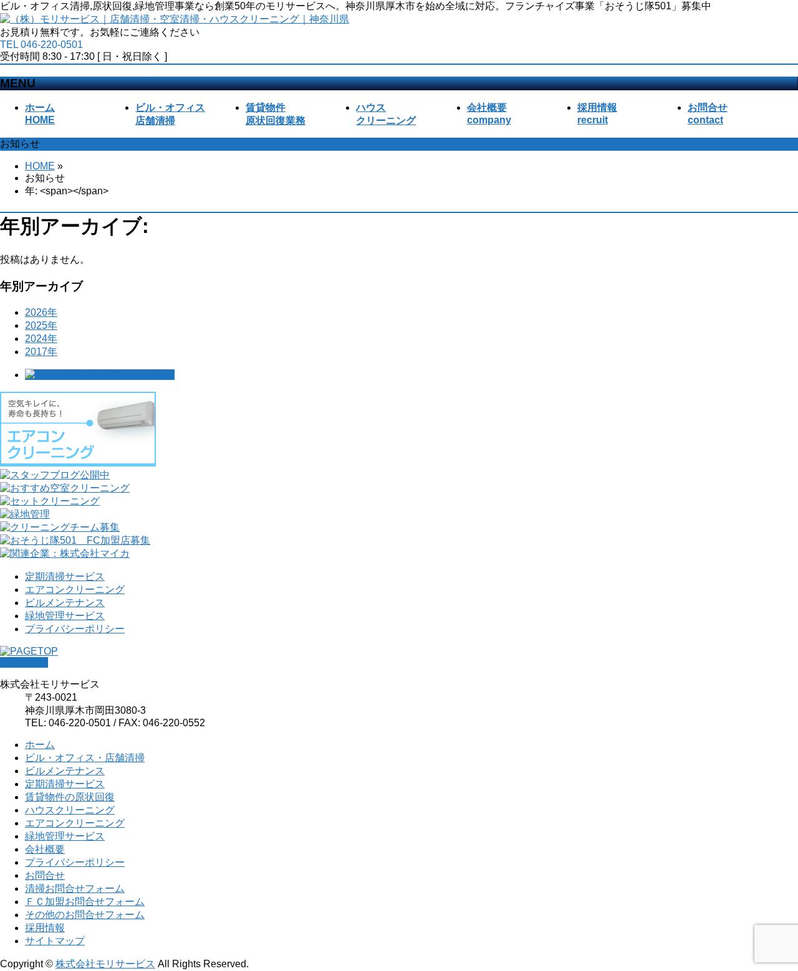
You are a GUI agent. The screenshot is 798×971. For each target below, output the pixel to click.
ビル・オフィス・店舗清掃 (85, 757)
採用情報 (45, 927)
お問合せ (45, 875)
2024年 (41, 338)
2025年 (41, 325)
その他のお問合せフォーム (85, 914)
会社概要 (45, 849)
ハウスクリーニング (70, 810)
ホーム (40, 744)
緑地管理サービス (65, 615)
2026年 (41, 312)
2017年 (41, 351)
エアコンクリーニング (75, 589)
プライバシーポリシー (75, 628)
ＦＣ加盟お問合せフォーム (85, 901)
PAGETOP (24, 662)
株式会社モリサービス (105, 964)
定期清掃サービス (65, 576)
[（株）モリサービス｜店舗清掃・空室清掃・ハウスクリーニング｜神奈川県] (174, 19)
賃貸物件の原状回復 (70, 797)
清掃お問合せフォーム (75, 888)
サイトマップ (55, 940)
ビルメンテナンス (65, 602)
